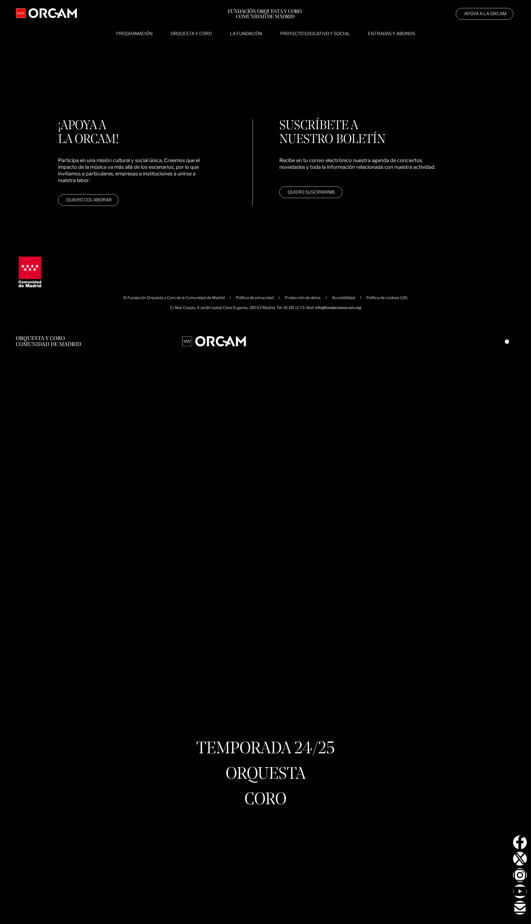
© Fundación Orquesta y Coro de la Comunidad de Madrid (174, 297)
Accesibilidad (343, 297)
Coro (265, 800)
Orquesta (266, 774)
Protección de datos (303, 297)
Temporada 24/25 (265, 749)
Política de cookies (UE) (387, 297)
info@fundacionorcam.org (338, 307)
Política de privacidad (255, 297)
